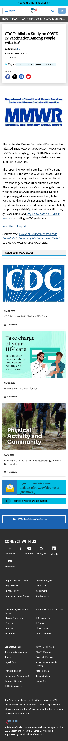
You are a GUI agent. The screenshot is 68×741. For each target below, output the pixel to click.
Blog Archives (11, 585)
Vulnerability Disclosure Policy (16, 611)
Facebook (10, 553)
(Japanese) (14, 686)
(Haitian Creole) (47, 664)
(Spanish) (13, 646)
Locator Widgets (44, 580)
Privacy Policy (12, 590)
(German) (14, 680)
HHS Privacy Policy (45, 617)
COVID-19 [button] (29, 64)
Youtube (29, 553)
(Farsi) (42, 680)
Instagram (42, 553)
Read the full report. (14, 226)
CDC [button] (19, 64)
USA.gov (9, 623)
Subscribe (10, 566)
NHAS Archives (43, 595)
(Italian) (43, 675)
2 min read (12, 324)
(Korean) (43, 651)
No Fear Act (10, 633)
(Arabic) (12, 662)
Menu (12, 10)
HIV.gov (20, 49)
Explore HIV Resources (34, 3)
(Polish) (42, 670)
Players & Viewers (14, 617)
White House (42, 628)
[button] (34, 318)
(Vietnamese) (16, 651)
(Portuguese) (17, 675)
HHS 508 (9, 628)
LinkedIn (54, 553)
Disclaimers (41, 590)
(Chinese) (45, 646)
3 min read (12, 396)
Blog (15, 18)
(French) (13, 670)
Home (5, 18)
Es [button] (62, 10)
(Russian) (45, 657)
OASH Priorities (43, 633)
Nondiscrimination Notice (17, 595)
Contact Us (41, 585)
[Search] (53, 11)
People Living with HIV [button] (45, 64)
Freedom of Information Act (49, 609)
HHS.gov (40, 623)
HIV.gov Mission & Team (16, 580)
